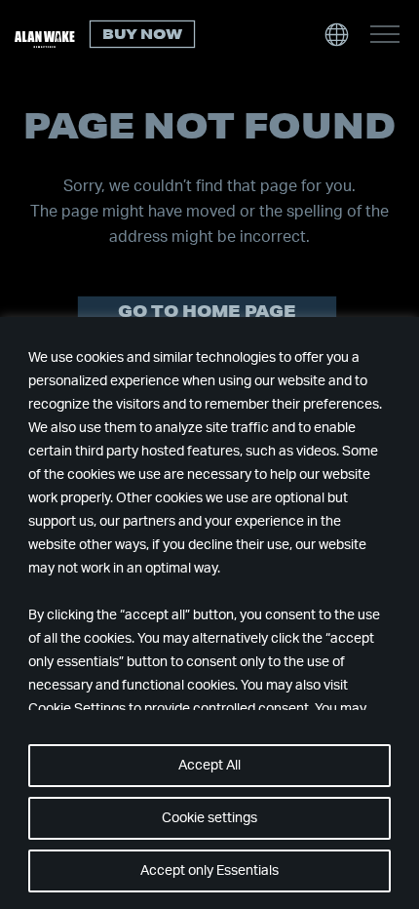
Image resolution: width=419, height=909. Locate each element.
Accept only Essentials (209, 871)
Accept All (209, 765)
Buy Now (142, 34)
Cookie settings (209, 818)
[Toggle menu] (385, 34)
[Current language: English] (336, 34)
